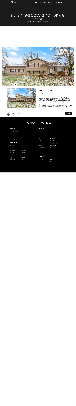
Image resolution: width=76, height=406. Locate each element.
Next (15, 84)
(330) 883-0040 (59, 2)
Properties (35, 2)
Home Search (43, 2)
